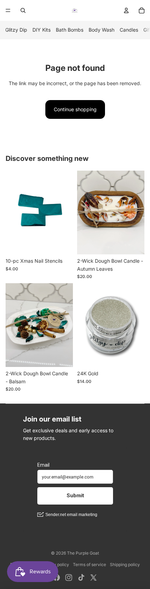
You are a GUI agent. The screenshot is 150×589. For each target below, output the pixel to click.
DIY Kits (41, 30)
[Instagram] (69, 577)
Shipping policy (125, 564)
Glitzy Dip (16, 30)
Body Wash (101, 30)
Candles (129, 30)
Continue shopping (75, 109)
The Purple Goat (83, 553)
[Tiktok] (81, 577)
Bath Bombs (69, 30)
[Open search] (23, 10)
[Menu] (8, 10)
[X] (93, 577)
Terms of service (89, 564)
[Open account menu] (126, 10)
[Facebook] (56, 577)
